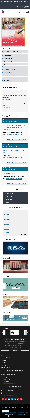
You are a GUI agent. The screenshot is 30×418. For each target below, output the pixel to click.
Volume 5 (7, 222)
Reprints (4, 365)
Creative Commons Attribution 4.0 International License (16, 412)
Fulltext (14, 139)
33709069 (8, 98)
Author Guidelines (8, 58)
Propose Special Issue (9, 66)
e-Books (4, 362)
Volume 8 (7, 214)
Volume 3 (7, 227)
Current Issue (8, 199)
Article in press (9, 196)
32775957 (8, 106)
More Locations (6, 367)
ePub (19, 139)
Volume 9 (7, 212)
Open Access (7, 64)
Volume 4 (7, 224)
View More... (24, 234)
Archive (7, 202)
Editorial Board (9, 193)
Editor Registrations (8, 72)
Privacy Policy (25, 415)
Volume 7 (7, 217)
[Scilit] (8, 331)
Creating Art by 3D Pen (9, 173)
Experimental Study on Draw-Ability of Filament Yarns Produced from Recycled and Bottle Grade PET (14, 127)
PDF (9, 139)
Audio (25, 139)
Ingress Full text (7, 55)
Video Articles (5, 364)
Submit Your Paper (8, 61)
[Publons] (22, 331)
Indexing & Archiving (9, 75)
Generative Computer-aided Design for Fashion (14, 151)
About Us (4, 355)
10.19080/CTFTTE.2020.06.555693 (14, 157)
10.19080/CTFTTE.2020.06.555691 (14, 134)
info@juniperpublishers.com (10, 394)
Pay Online (6, 80)
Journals (4, 360)
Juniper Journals (17, 1)
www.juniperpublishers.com (10, 395)
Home (3, 354)
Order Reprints (7, 78)
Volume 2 (7, 229)
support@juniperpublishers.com (11, 383)
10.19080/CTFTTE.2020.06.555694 (14, 178)
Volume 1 (7, 232)
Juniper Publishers (7, 1)
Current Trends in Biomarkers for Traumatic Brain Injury (14, 110)
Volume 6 (7, 219)
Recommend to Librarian (10, 69)
